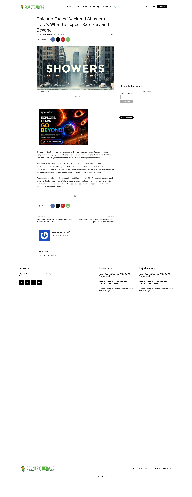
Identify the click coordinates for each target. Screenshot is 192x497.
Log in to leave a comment (46, 255)
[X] (58, 39)
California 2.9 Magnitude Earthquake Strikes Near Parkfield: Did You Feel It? (54, 220)
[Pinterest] (63, 39)
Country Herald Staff (45, 34)
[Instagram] (27, 282)
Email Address (126, 94)
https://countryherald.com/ (60, 235)
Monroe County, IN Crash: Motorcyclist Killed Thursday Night (116, 289)
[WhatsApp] (68, 39)
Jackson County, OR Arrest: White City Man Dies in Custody (115, 275)
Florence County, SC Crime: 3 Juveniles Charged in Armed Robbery (113, 282)
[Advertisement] (75, 101)
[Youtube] (39, 282)
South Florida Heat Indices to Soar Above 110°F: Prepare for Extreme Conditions (96, 220)
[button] (115, 7)
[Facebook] (52, 39)
